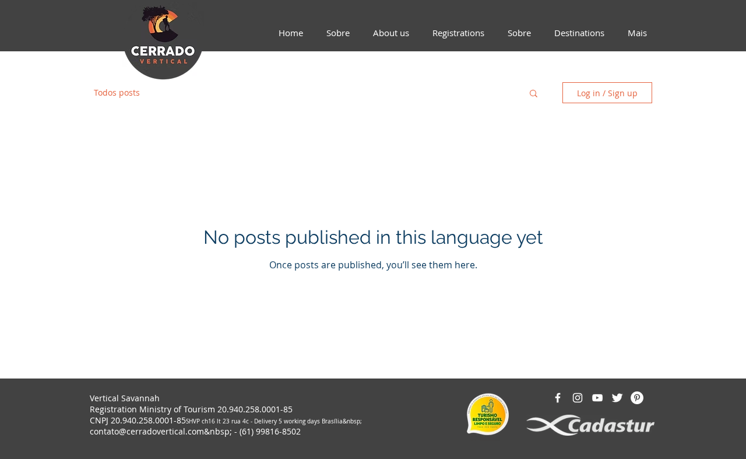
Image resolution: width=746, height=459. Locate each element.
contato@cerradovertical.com (147, 431)
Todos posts (117, 92)
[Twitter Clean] (617, 397)
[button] (533, 94)
